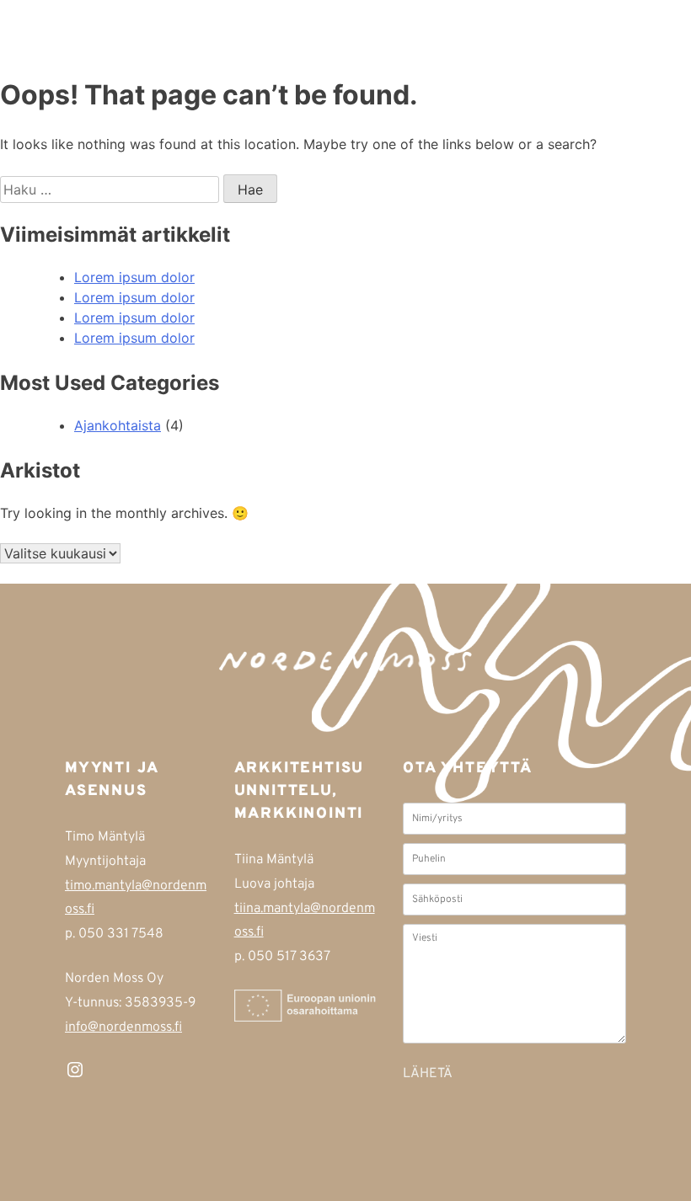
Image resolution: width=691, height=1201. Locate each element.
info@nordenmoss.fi (123, 1027)
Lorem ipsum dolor (134, 277)
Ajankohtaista (117, 425)
